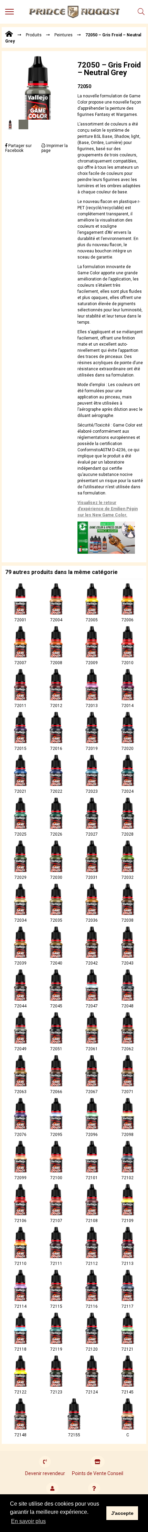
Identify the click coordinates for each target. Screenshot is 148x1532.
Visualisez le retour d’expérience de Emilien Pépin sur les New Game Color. (107, 508)
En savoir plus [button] (28, 1521)
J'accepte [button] (122, 1513)
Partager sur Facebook (18, 148)
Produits (34, 35)
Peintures (63, 35)
